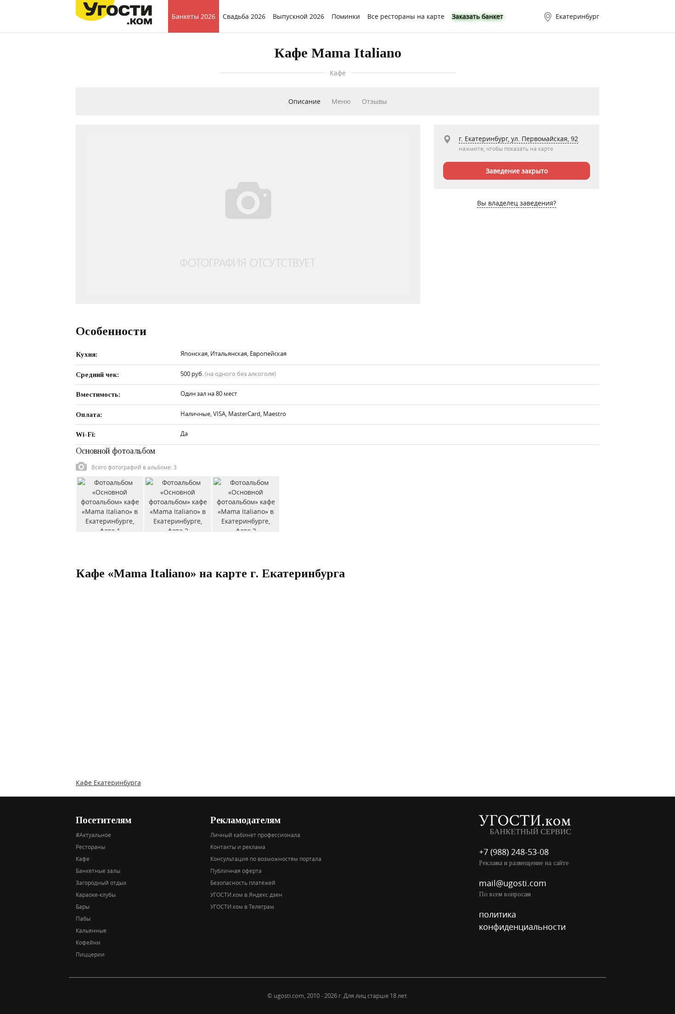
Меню (341, 101)
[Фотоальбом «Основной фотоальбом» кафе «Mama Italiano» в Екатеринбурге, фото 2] (178, 503)
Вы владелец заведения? (516, 203)
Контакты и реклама (237, 846)
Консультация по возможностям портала (265, 858)
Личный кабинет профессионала (255, 834)
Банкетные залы (98, 870)
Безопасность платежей (243, 882)
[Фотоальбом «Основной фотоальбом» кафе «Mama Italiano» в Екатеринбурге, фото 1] (110, 503)
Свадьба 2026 (244, 16)
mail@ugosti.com (512, 883)
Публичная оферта (236, 870)
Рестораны (90, 846)
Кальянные (91, 930)
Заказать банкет (477, 16)
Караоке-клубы (96, 894)
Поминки (346, 16)
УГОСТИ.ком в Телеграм (242, 906)
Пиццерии (90, 954)
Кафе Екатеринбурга (108, 782)
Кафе (83, 858)
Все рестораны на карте (405, 16)
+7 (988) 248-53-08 (514, 851)
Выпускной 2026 (298, 16)
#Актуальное (93, 834)
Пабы (83, 918)
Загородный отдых (101, 882)
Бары (83, 906)
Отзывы (374, 101)
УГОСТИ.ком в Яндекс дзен (246, 894)
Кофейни (88, 942)
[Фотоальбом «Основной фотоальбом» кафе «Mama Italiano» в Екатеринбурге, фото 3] (246, 503)
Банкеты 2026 (193, 16)
